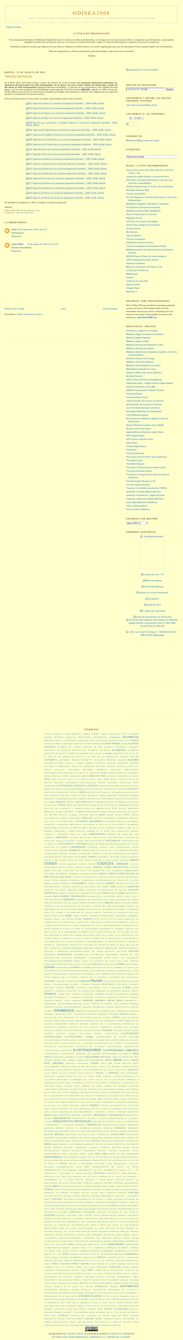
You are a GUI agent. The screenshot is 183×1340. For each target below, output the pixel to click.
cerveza (124, 850)
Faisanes (49, 981)
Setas (104, 1244)
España (49, 967)
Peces (73, 1186)
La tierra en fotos (81, 1083)
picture (97, 1189)
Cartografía (113, 841)
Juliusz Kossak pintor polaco (76, 1073)
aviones (83, 795)
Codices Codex (83, 867)
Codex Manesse (68, 864)
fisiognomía (93, 988)
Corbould (75, 880)
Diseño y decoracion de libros (74, 912)
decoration (56, 900)
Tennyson (115, 1267)
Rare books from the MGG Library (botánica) (146, 457)
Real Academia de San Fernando (79, 1222)
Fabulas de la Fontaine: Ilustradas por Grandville (109, 977)
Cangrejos (123, 831)
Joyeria (116, 1067)
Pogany (123, 1206)
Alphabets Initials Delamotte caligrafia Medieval (87, 760)
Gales (67, 1001)
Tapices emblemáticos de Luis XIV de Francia (89, 1260)
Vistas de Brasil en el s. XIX (104, 1312)
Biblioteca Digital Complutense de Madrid (144, 334)
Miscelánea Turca (82, 1141)
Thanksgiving (63, 1270)
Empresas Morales (129, 948)
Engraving (49, 954)
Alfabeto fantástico (115, 747)
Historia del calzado (126, 1027)
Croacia (99, 883)
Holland (117, 1030)
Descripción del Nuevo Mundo (70, 903)
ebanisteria (107, 916)
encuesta (122, 951)
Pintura (134, 1192)
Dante (114, 893)
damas (106, 893)
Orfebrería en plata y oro (96, 1163)
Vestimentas (129, 1286)
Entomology (97, 954)
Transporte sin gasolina (58, 1280)
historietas (85, 1030)
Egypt (97, 919)
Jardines (57, 1063)
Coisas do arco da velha (137, 281)
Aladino (48, 744)
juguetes (133, 1070)
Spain (65, 1254)
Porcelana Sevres (87, 1209)
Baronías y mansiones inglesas (61, 799)
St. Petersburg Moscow (110, 1254)
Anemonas (89, 766)
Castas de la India (129, 844)
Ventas (89, 1286)
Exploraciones (60, 974)
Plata (71, 1206)
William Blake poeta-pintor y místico (100, 1322)
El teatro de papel (105, 945)
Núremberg (85, 1160)
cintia (14, 229)
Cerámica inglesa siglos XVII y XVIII (100, 850)
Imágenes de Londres (88, 1054)
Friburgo (76, 997)
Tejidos (70, 1267)
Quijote (134, 1219)
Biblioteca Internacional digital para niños (144, 345)
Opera (63, 1163)
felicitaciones (61, 984)
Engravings (65, 954)
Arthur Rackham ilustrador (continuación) (70, 782)
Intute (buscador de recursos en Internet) (145, 401)
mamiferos (65, 1115)
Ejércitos (69, 922)
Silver (65, 1251)
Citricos (97, 860)
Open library (131, 443)
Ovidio (78, 1173)
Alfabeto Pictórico (99, 750)
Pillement (75, 1193)
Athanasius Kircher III (110, 786)
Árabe (104, 773)
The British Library (134, 460)
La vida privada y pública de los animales (113, 1083)
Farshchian (73, 981)
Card (84, 834)
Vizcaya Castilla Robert (70, 1319)
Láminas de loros (92, 1086)
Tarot (47, 1264)
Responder (16, 236)
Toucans (111, 1277)
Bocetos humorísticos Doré (100, 808)
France (135, 991)
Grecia (123, 1014)
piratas (54, 1206)
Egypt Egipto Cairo (112, 919)
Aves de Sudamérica (113, 792)
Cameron (111, 828)
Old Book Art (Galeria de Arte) (139, 242)
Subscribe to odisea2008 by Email (141, 105)
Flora (127, 987)
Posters (49, 1215)
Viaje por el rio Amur (116, 1306)
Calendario (109, 818)
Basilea (120, 799)
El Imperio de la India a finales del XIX (99, 932)
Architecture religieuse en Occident (142, 331)
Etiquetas (99, 971)
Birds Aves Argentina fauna (81, 805)
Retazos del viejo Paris (67, 1231)
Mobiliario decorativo (126, 1141)
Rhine (95, 1231)
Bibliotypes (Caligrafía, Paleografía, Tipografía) (147, 204)
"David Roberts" (73, 734)
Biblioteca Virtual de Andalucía (140, 362)
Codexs (82, 864)
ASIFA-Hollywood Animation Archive (142, 260)
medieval (120, 1128)
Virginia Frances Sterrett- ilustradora (66, 1312)
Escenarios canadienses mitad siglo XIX (99, 958)
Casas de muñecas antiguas (103, 844)
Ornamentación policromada (60, 1170)
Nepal (65, 1154)
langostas (63, 1089)
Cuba (113, 887)
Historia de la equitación (105, 1024)
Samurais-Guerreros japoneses (77, 1238)
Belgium (81, 802)
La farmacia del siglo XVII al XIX (88, 1079)
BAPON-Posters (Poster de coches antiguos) (146, 256)
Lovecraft (133, 1109)
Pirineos (63, 1206)
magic (55, 1115)
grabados (64, 1010)
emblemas (77, 948)
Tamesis (102, 1257)
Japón (126, 1060)
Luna (46, 1112)
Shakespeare (116, 1244)
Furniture (88, 997)
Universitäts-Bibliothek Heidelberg (141, 502)
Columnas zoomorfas (56, 874)
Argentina (74, 776)
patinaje (64, 1186)
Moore (47, 1147)
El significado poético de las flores (73, 945)
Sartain (117, 1238)
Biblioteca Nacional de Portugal (140, 358)
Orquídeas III (66, 1173)
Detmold (92, 903)
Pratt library (131, 450)
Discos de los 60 (95, 909)
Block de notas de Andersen (113, 805)
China (92, 857)
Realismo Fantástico (135, 263)
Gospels (48, 1011)
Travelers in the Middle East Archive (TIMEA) (146, 488)
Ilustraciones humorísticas (123, 1046)
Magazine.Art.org (134, 218)
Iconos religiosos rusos (85, 1033)
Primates (49, 1219)
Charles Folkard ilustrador (74, 854)
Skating (74, 1251)
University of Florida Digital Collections (143, 491)
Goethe (135, 1007)
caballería (74, 818)
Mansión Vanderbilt (82, 1115)
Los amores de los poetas (124, 1105)
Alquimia (133, 760)
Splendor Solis (87, 1254)
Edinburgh (133, 916)
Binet (54, 805)
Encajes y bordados (56, 951)
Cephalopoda (51, 850)
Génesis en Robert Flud (105, 1004)
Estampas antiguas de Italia (97, 967)
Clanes (106, 860)
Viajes (108, 1309)
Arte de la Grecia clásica (82, 779)
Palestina (63, 1183)
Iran (136, 1057)
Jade (64, 1060)
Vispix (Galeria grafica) (136, 506)
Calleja (93, 828)
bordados (133, 808)
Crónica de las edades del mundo (90, 887)
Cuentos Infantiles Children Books (77, 893)
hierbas (48, 1024)
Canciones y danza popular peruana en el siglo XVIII (85, 831)
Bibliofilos (133, 802)
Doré (68, 916)
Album (124, 744)
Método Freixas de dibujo (124, 1131)
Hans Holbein (67, 1021)
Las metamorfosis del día (121, 1092)
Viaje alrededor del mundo (73, 1299)
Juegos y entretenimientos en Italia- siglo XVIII (99, 1070)
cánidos (134, 831)
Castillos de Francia (56, 847)
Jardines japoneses (77, 1063)
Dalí (99, 893)
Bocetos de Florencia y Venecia (63, 808)
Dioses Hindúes (77, 909)
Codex (50, 863)
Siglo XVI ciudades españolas (98, 1248)
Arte (47, 779)
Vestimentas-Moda (90, 1296)
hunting (60, 1033)
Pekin (105, 1186)
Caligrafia (81, 821)
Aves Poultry (132, 792)
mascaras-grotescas (114, 1125)
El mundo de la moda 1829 (73, 935)
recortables (132, 1225)
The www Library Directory (138, 485)
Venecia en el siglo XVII (69, 1286)
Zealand (116, 1325)
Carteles (62, 837)
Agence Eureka (133, 284)
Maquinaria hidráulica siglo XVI (109, 1121)
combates (74, 874)
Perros (48, 1189)
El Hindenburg (69, 932)
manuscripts (102, 1115)
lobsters (74, 1105)
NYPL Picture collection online (139, 439)
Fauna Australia (111, 981)
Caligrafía (96, 821)
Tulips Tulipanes (110, 1280)
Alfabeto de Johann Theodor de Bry (79, 747)
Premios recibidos (128, 1215)
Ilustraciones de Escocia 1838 (60, 1040)
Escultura (108, 964)
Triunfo (86, 1280)
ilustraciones (53, 1037)
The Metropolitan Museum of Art (140, 481)
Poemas (83, 1206)
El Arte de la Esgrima (114, 922)
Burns (110, 815)
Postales (89, 1212)
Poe (77, 1206)
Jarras (94, 1063)
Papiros (108, 1183)
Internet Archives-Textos (137, 397)
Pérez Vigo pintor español (124, 1186)
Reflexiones (50, 1228)
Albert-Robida (111, 744)
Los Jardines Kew (117, 1109)
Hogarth (97, 1030)
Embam (129, 277)
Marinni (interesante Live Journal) (141, 214)
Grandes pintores (108, 1014)
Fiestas (70, 988)
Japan (108, 1060)
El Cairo (131, 922)
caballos (87, 818)
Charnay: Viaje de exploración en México (115, 854)
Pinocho (122, 1193)
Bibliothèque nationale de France (141, 369)
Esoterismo (132, 964)
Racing (57, 1222)
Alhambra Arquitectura (115, 753)
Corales (63, 880)
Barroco (110, 799)
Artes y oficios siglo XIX (124, 779)
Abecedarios (100, 737)
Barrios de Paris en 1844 (92, 799)
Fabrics (122, 974)
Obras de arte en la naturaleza (109, 1160)
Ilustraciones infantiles (58, 1050)
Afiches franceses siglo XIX (115, 740)
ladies (59, 1086)
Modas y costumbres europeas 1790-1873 (82, 1144)
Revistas (85, 1231)
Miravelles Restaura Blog (137, 190)
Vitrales (63, 1315)
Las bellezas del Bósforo (83, 1089)
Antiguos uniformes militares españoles (81, 770)
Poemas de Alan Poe (98, 1206)
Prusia (57, 1219)
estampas (75, 967)
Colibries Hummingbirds (125, 870)
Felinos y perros (80, 984)
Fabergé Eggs (108, 974)
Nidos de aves (117, 1154)
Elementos (55, 948)
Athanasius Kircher (85, 786)
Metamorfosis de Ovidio (73, 1131)
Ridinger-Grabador (109, 1231)
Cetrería (134, 850)
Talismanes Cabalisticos (83, 1257)
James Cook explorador (90, 1060)
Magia (47, 1115)
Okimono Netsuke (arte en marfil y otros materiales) (149, 186)
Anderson (123, 763)
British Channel (68, 815)
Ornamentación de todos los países (115, 1167)
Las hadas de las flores (93, 1092)
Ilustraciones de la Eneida (76, 1043)
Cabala (63, 818)
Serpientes (80, 1244)
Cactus (98, 818)
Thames (135, 1267)
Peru (77, 1189)
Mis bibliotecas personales (94, 1134)
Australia (132, 789)
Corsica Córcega (60, 883)
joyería (125, 1067)
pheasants (86, 1189)
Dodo (55, 916)
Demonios (69, 900)
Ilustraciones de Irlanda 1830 (93, 1040)
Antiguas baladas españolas (112, 766)
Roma (88, 1235)
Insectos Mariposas (122, 1057)
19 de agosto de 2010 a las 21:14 (43, 244)
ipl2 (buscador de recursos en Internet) (144, 404)
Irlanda (48, 1060)
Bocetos (134, 805)
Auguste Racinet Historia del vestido (105, 789)
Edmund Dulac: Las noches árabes (63, 919)
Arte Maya (103, 779)
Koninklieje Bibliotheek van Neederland (143, 411)
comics (93, 874)
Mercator (133, 1128)
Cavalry (104, 847)
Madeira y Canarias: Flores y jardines (105, 1112)
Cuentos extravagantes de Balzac (107, 890)
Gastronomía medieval (70, 1004)
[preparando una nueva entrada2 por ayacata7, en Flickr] (142, 70)
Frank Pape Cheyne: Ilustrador (76, 994)
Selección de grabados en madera (93, 1241)
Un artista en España (101, 1283)
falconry (61, 981)
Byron (118, 815)
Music (126, 1147)
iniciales (105, 1057)
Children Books (52, 857)
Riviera (59, 1235)
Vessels (114, 1286)
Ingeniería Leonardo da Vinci (68, 1057)
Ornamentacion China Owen (73, 1167)
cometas (84, 874)
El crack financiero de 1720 (85, 925)
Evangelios (111, 971)
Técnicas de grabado (135, 193)
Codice (91, 864)
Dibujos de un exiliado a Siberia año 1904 (88, 906)
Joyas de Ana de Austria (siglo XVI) (90, 1067)
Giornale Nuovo (133, 228)
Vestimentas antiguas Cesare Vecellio (67, 1290)
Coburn (124, 860)
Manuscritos (62, 1118)
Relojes (120, 1228)
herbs (120, 1021)
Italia (56, 1060)
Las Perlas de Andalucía (94, 1096)
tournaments (124, 1277)
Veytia (106, 1296)
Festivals (49, 988)
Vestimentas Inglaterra (71, 1293)
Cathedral (92, 847)
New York (101, 1154)
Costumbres (79, 883)
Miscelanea (118, 1134)
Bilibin (47, 805)
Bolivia (122, 808)
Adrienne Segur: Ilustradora (60, 740)
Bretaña (53, 815)
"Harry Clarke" (91, 734)
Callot (101, 828)
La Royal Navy (63, 1083)
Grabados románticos (87, 1011)
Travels (77, 1280)
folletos (71, 991)
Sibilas (75, 1248)
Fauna (96, 981)
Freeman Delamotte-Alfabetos (111, 994)
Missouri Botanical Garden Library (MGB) (145, 425)
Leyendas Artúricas (78, 1099)
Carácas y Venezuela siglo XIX (62, 834)
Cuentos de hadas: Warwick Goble (64, 890)
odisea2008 (91, 13)
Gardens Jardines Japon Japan (102, 1001)
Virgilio (134, 1309)
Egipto (87, 919)
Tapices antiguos (24, 213)
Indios (48, 1057)
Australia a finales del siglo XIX (61, 792)
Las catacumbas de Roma (111, 1089)
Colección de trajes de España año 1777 (87, 870)
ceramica (74, 850)
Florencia (60, 991)
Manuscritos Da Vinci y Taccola (90, 1118)
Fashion (84, 981)
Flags (105, 988)
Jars (103, 1063)
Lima (98, 1102)
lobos (65, 1105)
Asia (136, 783)
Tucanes (95, 1280)
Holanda (107, 1030)
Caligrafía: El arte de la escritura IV (104, 824)
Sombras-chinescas (89, 1251)
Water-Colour (60, 1322)
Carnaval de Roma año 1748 (123, 834)
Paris (56, 1186)
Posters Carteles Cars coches (74, 1215)
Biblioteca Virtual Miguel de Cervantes (143, 365)
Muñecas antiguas (111, 1147)
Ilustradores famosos (121, 1050)
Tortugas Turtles (94, 1277)
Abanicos (71, 737)
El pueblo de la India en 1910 (105, 938)
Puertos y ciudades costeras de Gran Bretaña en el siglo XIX (96, 1219)
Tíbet (90, 1270)
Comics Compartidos (135, 239)
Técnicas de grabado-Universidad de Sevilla (146, 246)
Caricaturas (97, 834)
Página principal (13, 27)
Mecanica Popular (103, 1128)
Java (110, 1063)
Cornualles (87, 880)
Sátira (135, 1238)
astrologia (50, 786)
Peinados (96, 1186)
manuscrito (118, 1115)
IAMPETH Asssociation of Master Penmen (145, 390)
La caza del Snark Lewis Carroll (93, 1076)
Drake (76, 916)
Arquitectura (97, 776)
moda (47, 1144)
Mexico (48, 1134)
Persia (57, 1189)
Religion (110, 1228)
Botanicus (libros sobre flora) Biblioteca (144, 372)
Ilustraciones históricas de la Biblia (81, 1046)
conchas (77, 877)
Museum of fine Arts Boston (138, 428)
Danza (121, 893)
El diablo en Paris (70, 929)
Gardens (76, 1001)
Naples (65, 1151)
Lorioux (104, 1105)
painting (87, 1173)
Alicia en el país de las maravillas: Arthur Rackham (107, 757)
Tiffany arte (117, 1270)
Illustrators (130, 1033)
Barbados (124, 795)
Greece (89, 1017)
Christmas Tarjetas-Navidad (124, 857)
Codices (105, 863)
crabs (91, 883)
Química (48, 1222)
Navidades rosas (129, 1151)
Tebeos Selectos (133, 235)
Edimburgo (120, 916)
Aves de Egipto (94, 792)
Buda (102, 815)
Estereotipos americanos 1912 (77, 971)
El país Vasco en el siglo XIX (102, 935)
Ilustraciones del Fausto (107, 1043)
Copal (55, 880)
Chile (84, 857)
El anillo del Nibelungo (88, 922)
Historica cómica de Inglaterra (61, 1030)
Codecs (134, 860)
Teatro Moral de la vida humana (107, 1264)
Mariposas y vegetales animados (66, 1125)
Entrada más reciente (14, 309)
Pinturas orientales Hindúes (68, 1202)
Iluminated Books (134, 394)
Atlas (125, 786)
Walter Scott (94, 1319)
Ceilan (135, 847)
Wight (73, 1322)
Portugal (75, 1212)
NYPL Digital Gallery (135, 435)
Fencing (95, 984)
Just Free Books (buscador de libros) (143, 408)
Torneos (78, 1277)
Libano (93, 1099)
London (84, 1105)
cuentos (133, 886)
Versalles (101, 1286)
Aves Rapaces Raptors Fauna (60, 795)
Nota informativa (53, 1160)
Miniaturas (71, 1134)
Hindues (84, 1024)
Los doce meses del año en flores (88, 1109)
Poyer (97, 1215)
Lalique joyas (72, 1086)
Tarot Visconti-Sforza (65, 1264)
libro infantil (104, 1099)
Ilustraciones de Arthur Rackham (117, 1037)
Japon (117, 1060)
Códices (122, 863)
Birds (61, 805)
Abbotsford (84, 737)
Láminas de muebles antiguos (121, 1086)
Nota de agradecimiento (126, 1157)
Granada (134, 1011)
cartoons (81, 844)
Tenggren (102, 1267)
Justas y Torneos (107, 1073)
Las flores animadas (68, 1092)
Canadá (121, 828)
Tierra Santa (102, 1270)
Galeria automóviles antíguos (112, 997)
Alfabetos (119, 750)
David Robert (61, 896)
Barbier (135, 795)
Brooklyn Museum (134, 376)
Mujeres (57, 1147)
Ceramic (63, 850)
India (135, 1053)
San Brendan (104, 1238)
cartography (66, 844)
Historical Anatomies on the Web (141, 387)
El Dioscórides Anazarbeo (95, 929)
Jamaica (72, 1060)
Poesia (114, 1206)
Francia (50, 994)
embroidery (112, 948)
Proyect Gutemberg (135, 453)
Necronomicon (52, 1154)
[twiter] (148, 140)
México (59, 1134)
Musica (135, 1147)
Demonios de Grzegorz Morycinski (95, 900)
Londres (94, 1105)
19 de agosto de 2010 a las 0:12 (32, 229)
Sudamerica (131, 1254)
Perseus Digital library (136, 446)
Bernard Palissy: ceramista (111, 802)
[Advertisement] (57, 298)
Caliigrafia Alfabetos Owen (72, 828)
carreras (49, 837)
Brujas (94, 815)
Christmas (102, 857)
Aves (83, 792)
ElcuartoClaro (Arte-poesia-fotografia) (143, 207)
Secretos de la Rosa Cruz (58, 1241)
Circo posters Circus (79, 860)
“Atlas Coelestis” (53, 734)
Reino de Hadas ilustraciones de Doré (81, 1228)
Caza (112, 847)
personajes (68, 1189)
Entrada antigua (110, 309)
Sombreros (108, 1251)
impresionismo (109, 1054)
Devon (100, 903)
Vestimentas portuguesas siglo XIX (104, 1293)
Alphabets (50, 760)
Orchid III (74, 1163)
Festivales (108, 984)
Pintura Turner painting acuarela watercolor (89, 1196)
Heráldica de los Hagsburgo (100, 1021)
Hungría (48, 1033)
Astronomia (64, 786)
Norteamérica (71, 1157)
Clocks (115, 860)
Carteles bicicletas (80, 837)
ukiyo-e (84, 1283)
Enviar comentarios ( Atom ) (30, 314)
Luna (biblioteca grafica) (137, 415)
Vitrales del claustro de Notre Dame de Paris (99, 1315)
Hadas (116, 1017)
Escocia (97, 964)
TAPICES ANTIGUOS (18, 76)
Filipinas (81, 988)
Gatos (87, 1004)
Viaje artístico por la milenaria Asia (108, 1299)
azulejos (93, 795)
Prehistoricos (109, 1215)
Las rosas (114, 1096)
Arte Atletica (58, 779)
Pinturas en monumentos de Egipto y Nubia (88, 1199)
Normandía (133, 1154)
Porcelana (71, 1209)
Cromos (110, 883)
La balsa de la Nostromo (137, 270)
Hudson (127, 1030)
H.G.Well (106, 1017)
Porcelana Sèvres (107, 1209)
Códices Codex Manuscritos (111, 867)
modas (55, 1144)
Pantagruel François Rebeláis (86, 1183)
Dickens (64, 909)
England (133, 951)
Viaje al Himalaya (120, 1296)
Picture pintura (110, 1189)
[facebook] (131, 140)
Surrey (54, 1257)
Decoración (78, 896)
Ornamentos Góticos (90, 1170)
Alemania (49, 747)
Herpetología (131, 1021)
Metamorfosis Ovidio (98, 1131)
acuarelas (131, 737)
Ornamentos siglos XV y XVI (121, 1170)
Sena (71, 1244)
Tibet (83, 1270)
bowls (104, 812)
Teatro (84, 1264)
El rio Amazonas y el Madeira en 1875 (105, 941)
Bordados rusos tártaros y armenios (65, 812)
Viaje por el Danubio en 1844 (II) (84, 1302)
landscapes (50, 1089)
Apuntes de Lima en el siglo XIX (82, 773)
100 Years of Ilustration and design (142, 221)
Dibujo (109, 903)
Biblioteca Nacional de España (140, 348)
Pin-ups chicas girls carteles (99, 1193)
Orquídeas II (51, 1173)
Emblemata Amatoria (94, 948)
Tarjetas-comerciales (127, 1260)
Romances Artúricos (103, 1235)
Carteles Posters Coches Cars (72, 841)
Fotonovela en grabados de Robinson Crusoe (104, 991)
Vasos (126, 1283)
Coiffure (56, 870)
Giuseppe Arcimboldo (93, 1007)
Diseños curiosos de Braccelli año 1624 (116, 912)
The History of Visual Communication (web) (145, 467)
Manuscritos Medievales (72, 1121)
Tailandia (64, 1257)
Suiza (47, 1257)
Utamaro (117, 1283)
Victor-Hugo (121, 1309)
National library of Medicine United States (145, 432)
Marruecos (94, 1125)
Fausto (48, 984)
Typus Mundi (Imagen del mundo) (61, 1283)
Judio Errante (64, 1070)
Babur (103, 795)
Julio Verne (51, 1073)
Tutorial (134, 1280)
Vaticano (134, 1283)
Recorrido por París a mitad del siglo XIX (97, 1225)
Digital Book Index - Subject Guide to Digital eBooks (149, 383)
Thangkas (49, 1270)
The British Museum (135, 464)
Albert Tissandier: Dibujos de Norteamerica (77, 744)
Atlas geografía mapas (72, 789)
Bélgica (71, 802)
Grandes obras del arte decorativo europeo (70, 1014)
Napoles (102, 1151)
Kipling (69, 1076)
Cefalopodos (123, 847)
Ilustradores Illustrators (59, 1054)
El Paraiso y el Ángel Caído (75, 938)
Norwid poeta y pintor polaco (95, 1157)
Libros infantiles (69, 1102)
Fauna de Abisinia (130, 981)
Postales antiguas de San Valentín (118, 1212)
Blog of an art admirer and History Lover (144, 267)
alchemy (133, 744)
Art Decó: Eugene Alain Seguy (123, 776)
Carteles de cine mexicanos (108, 837)
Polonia (60, 1209)
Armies (84, 776)
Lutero (54, 1112)
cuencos (122, 887)
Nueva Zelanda (71, 1160)
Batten (128, 799)
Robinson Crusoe (74, 1235)
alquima (122, 760)
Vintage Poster (133, 288)
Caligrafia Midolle (115, 821)
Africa (135, 740)
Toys (136, 1277)
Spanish (74, 1254)
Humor (135, 1030)
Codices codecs (65, 867)
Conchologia (90, 877)
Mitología (107, 1141)
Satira (126, 1238)
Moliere (109, 1144)
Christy (48, 860)
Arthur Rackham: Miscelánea (115, 782)
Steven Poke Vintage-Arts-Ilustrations (143, 225)
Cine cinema (60, 860)
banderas (112, 795)
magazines (133, 1112)
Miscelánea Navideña (102, 1138)
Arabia (111, 773)
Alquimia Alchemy (53, 763)
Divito (47, 916)
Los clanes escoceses (56, 1109)
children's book (71, 857)
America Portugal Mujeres (101, 763)
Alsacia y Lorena (74, 763)
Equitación (112, 954)
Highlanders (61, 1024)
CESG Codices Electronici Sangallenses (144, 379)
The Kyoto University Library (139, 471)
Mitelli (97, 1141)
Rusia (119, 1235)
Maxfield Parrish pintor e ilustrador (67, 1128)
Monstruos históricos (126, 1144)
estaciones (62, 967)
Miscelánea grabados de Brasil (73, 1138)
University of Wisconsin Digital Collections (145, 499)
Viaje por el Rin (95, 1306)
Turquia (124, 1280)
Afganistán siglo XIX (88, 740)
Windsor (89, 1325)
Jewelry (64, 1067)
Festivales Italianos (127, 984)
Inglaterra (92, 1057)
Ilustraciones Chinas (79, 1037)
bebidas (61, 802)
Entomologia (81, 954)
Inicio (63, 309)
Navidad (113, 1151)
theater (75, 1270)
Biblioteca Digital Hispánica (138, 337)
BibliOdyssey (132, 274)
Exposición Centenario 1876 (84, 974)
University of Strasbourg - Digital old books (145, 495)
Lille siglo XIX (87, 1102)
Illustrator (111, 1033)
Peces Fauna (84, 1186)
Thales (126, 1267)
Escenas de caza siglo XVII (111, 961)
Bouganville (93, 812)
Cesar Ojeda (17, 244)
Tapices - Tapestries (128, 1257)
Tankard (111, 1257)
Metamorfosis (51, 1131)
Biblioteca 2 (131, 291)
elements (67, 948)
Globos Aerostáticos (118, 1007)
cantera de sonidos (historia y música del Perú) (147, 176)
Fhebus (60, 988)
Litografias (107, 1102)
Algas (99, 753)
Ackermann (114, 737)
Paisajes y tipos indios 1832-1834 (105, 1180)
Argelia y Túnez (60, 776)
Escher (88, 964)
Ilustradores (87, 1050)
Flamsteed (115, 988)
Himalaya (73, 1024)
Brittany (83, 815)
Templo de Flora (85, 1267)
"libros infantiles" (110, 734)
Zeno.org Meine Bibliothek (138, 509)
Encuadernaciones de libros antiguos (92, 951)
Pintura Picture (53, 1196)
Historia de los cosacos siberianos (90, 1027)
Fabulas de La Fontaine (65, 977)
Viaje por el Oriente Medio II (70, 1306)
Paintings (100, 1173)
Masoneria (133, 1125)
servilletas (93, 1244)
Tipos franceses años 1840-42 (114, 1273)
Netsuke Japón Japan (81, 1154)
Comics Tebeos (107, 874)
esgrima (120, 964)
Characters (50, 854)
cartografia (97, 841)
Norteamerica (53, 1157)
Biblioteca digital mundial (137, 341)
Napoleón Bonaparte (83, 1151)
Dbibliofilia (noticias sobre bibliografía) (143, 211)
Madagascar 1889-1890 (70, 1112)
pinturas (56, 1199)
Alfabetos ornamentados (81, 753)
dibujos (59, 906)
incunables (125, 1054)
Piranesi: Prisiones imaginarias (101, 1202)
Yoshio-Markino (103, 1325)
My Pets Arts (132, 232)
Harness (79, 1021)
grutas (97, 1017)
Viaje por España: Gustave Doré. (84, 1309)
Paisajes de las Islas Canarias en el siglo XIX (99, 1176)
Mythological (51, 1151)
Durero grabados (90, 916)
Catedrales (77, 847)
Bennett (91, 802)
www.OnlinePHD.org (147, 317)
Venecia (48, 1286)
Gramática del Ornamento (114, 1011)
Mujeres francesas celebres (81, 1147)
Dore (61, 916)
